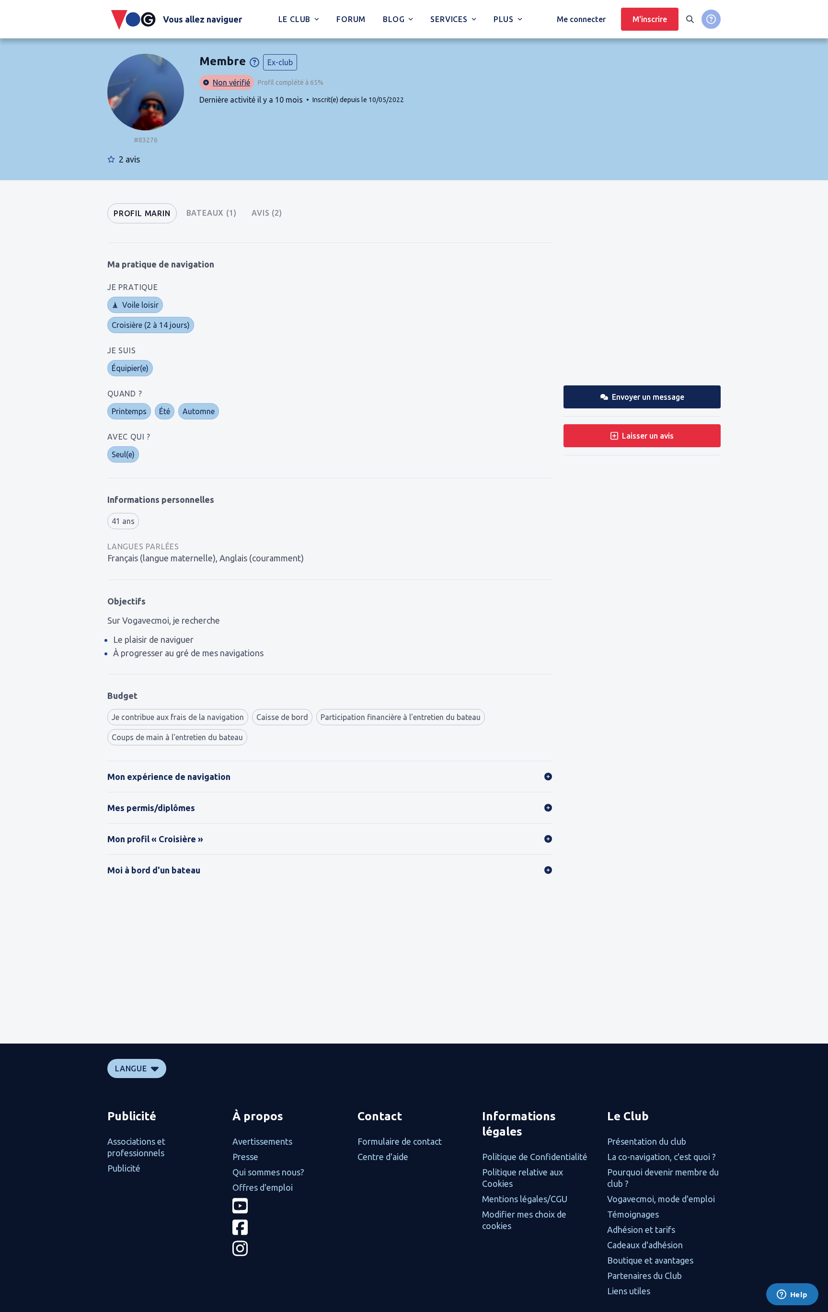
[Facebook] (289, 1227)
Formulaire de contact (399, 1141)
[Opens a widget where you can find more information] (792, 1295)
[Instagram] (289, 1248)
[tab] (142, 213)
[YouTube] (289, 1206)
